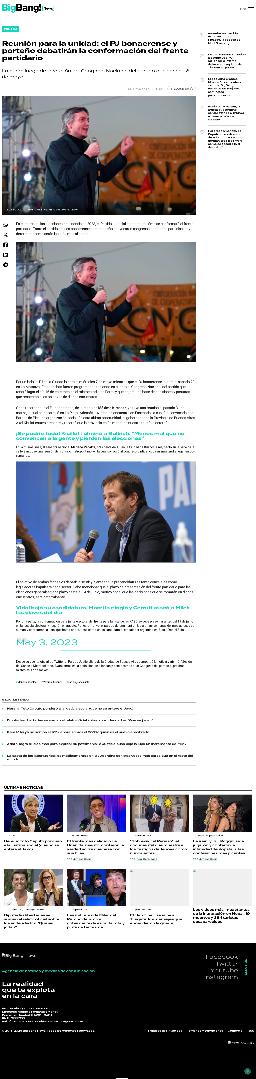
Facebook (222, 956)
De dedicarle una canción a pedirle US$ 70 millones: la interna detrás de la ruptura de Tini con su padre (227, 61)
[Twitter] (5, 234)
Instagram (221, 977)
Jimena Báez (82, 859)
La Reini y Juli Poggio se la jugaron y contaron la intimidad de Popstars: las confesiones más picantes (219, 847)
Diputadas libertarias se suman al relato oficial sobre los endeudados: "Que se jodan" (80, 720)
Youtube (224, 970)
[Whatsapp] (5, 224)
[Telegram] (5, 264)
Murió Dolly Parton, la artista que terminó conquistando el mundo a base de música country (226, 113)
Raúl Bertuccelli (146, 859)
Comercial (235, 1031)
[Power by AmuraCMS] (241, 1043)
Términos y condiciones (205, 1031)
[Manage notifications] (247, 1071)
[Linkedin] (5, 254)
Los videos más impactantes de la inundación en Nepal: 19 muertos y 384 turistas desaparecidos (221, 915)
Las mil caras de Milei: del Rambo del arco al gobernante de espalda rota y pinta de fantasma (96, 921)
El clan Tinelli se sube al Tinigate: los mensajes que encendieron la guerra (156, 919)
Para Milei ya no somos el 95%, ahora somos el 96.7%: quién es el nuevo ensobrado (78, 732)
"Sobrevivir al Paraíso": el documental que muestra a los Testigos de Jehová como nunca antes (158, 847)
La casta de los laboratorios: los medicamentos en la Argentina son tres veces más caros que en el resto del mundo (100, 758)
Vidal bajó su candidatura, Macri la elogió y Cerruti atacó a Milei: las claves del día (102, 610)
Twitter (226, 963)
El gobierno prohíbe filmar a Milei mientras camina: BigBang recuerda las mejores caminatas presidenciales (224, 87)
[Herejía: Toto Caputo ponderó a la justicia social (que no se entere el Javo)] (33, 813)
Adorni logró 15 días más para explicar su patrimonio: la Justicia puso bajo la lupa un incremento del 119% (96, 744)
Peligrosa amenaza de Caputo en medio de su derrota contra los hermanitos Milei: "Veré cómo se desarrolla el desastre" (225, 139)
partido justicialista (78, 682)
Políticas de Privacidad (165, 1031)
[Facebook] (5, 244)
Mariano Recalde (27, 682)
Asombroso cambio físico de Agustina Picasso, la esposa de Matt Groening (224, 38)
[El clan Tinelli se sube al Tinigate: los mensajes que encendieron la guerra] (159, 887)
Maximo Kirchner (52, 682)
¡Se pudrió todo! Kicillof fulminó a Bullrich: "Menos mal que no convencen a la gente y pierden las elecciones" (100, 436)
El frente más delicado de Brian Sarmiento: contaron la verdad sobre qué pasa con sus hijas (95, 847)
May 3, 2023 (47, 642)
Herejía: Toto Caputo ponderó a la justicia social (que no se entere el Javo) (70, 709)
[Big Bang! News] (28, 8)
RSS (251, 1031)
